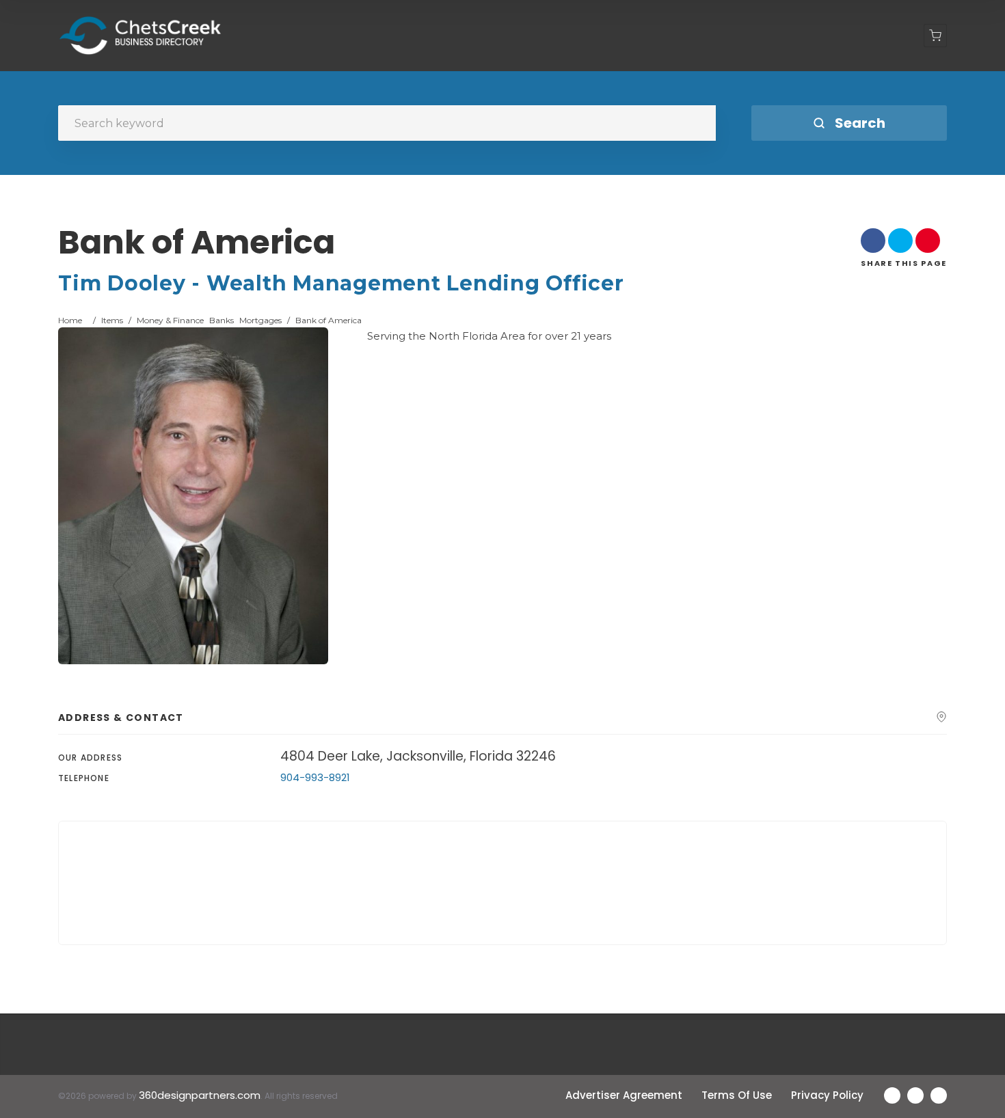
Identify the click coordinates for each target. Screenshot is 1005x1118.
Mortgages (260, 320)
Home (70, 320)
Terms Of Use (736, 1095)
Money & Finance (170, 320)
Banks (221, 320)
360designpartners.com (199, 1095)
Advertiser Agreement (623, 1095)
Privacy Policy (827, 1095)
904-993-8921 (315, 777)
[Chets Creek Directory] (140, 35)
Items (112, 320)
